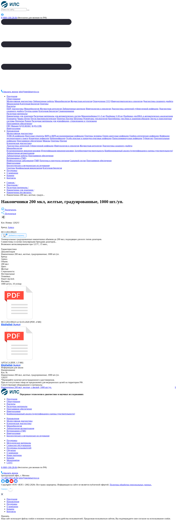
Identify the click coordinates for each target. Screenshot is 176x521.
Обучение (11, 450)
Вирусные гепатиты (34, 136)
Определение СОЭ (102, 101)
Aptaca (11, 227)
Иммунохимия (13, 128)
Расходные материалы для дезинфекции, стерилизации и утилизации (64, 121)
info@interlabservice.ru (29, 91)
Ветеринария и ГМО (16, 158)
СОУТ (10, 463)
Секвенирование (66, 111)
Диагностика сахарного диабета (158, 101)
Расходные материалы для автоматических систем (57, 116)
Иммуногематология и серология (126, 101)
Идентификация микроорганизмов (57, 151)
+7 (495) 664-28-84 (9, 478)
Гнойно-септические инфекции (144, 136)
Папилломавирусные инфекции (127, 138)
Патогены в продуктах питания (54, 160)
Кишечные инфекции (39, 138)
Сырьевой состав (78, 160)
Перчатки (19, 121)
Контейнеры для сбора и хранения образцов (129, 118)
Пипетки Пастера (65, 118)
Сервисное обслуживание (19, 445)
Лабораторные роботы (43, 101)
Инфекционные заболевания (20, 160)
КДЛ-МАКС (25, 126)
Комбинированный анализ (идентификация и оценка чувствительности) (139, 151)
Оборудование (13, 99)
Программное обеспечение (19, 123)
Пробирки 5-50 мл (114, 116)
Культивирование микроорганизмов (24, 151)
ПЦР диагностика (15, 109)
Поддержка (12, 170)
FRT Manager (13, 126)
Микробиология (62, 101)
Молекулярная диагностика (19, 101)
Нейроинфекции (57, 138)
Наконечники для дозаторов (20, 116)
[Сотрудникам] (2, 15)
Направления (13, 131)
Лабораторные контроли (73, 109)
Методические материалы (19, 443)
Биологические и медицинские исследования (28, 165)
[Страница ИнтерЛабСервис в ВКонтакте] (7, 482)
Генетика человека (93, 136)
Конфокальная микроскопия (29, 168)
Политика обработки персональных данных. (131, 485)
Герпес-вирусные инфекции (115, 136)
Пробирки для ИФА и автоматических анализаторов (148, 116)
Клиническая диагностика (19, 143)
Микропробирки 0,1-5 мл (93, 116)
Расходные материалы (17, 113)
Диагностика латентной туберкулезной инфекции (134, 109)
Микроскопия (13, 104)
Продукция (12, 96)
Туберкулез (148, 138)
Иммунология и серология (98, 109)
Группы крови (31, 111)
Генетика (44, 104)
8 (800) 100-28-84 (9, 17)
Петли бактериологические (43, 118)
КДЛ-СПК (37, 126)
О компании (12, 173)
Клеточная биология (29, 104)
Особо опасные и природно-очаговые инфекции (89, 138)
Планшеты (12, 118)
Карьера (10, 175)
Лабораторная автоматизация (20, 153)
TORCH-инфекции (16, 136)
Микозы (46, 141)
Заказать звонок (10, 91)
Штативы (78, 118)
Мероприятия (13, 460)
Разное (28, 121)
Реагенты (11, 106)
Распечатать (6, 324)
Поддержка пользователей (19, 448)
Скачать (16, 324)
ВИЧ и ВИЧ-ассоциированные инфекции (64, 136)
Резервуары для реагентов (95, 118)
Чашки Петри (23, 118)
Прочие (63, 141)
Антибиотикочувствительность (89, 151)
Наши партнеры (14, 455)
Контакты (11, 178)
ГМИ (36, 160)
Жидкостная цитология (81, 101)
